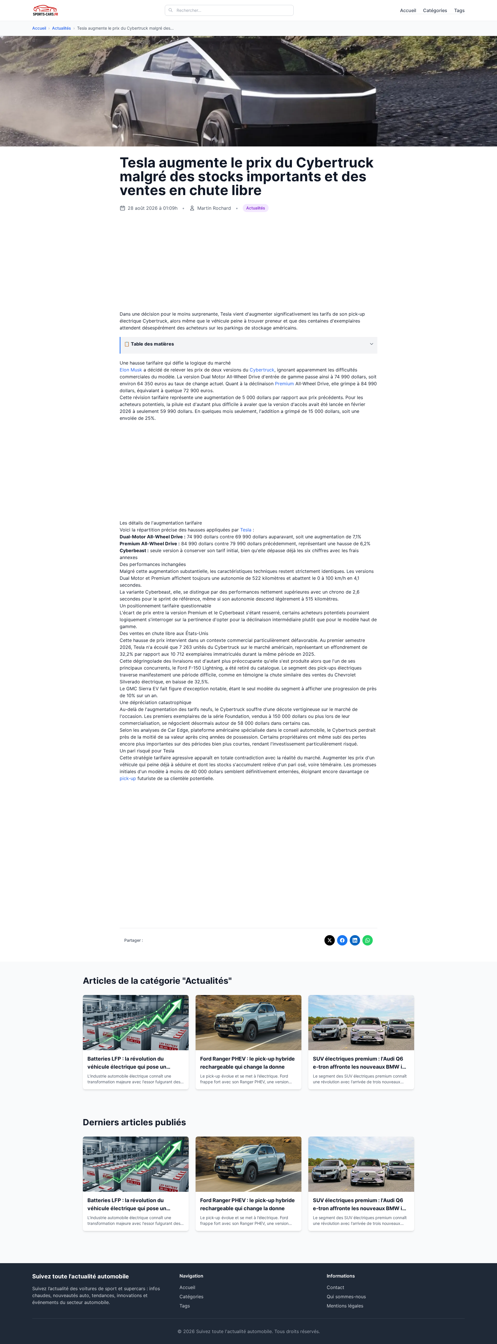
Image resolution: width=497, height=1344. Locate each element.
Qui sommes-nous (346, 1296)
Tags (459, 10)
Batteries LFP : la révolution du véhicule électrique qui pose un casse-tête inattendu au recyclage (130, 1067)
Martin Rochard (214, 208)
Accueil (408, 10)
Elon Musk (131, 370)
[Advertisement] (248, 261)
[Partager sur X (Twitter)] (329, 940)
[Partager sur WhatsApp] (367, 940)
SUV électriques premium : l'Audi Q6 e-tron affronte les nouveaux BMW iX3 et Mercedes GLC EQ (361, 1067)
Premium (284, 383)
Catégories (435, 10)
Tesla (245, 530)
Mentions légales (345, 1306)
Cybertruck (262, 370)
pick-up (128, 778)
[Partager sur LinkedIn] (355, 940)
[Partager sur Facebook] (342, 940)
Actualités (61, 28)
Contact (335, 1287)
